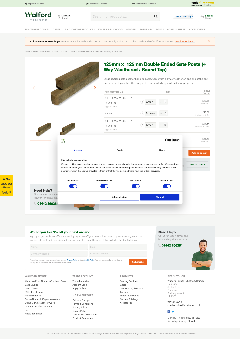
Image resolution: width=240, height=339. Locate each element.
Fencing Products (37, 29)
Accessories (197, 29)
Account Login (80, 284)
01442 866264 (47, 203)
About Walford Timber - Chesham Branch (46, 281)
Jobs (27, 310)
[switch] (104, 186)
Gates (56, 29)
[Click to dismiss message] (209, 41)
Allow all (160, 197)
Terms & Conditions (82, 303)
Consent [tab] (78, 150)
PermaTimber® (33, 295)
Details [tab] (120, 150)
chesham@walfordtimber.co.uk (184, 305)
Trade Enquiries (80, 281)
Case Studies (31, 284)
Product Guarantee (82, 318)
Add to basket (199, 152)
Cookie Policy (89, 260)
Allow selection (119, 197)
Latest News (31, 288)
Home (27, 51)
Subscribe (138, 262)
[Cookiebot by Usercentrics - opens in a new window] (167, 141)
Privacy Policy (72, 260)
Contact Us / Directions (84, 314)
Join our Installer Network (38, 306)
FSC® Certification (34, 292)
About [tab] (162, 150)
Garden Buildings (151, 29)
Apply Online (79, 288)
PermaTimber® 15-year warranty (42, 299)
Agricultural (176, 29)
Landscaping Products (79, 29)
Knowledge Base (33, 313)
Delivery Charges (81, 300)
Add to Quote (197, 164)
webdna (193, 333)
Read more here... (185, 41)
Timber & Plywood (110, 29)
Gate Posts (45, 51)
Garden (131, 29)
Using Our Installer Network (40, 302)
